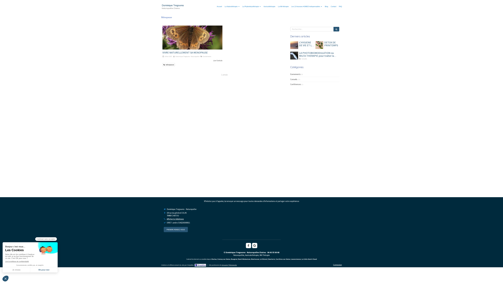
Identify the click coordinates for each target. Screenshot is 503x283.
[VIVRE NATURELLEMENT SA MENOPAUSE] (192, 38)
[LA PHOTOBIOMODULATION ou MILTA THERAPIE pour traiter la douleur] (294, 55)
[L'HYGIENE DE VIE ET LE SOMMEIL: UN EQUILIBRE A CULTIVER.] (294, 45)
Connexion (337, 265)
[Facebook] (248, 245)
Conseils (293, 79)
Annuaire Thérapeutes (229, 265)
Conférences (295, 84)
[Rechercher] (336, 29)
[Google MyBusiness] (254, 245)
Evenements (295, 74)
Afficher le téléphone (175, 219)
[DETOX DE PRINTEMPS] (319, 45)
